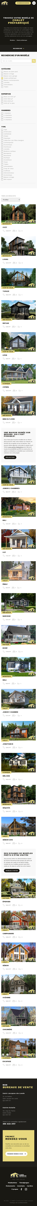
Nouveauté (7, 155)
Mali (5, 680)
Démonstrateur (9, 173)
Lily (4, 552)
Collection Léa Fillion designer (14, 140)
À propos (15, 1189)
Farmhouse (7, 147)
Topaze (6, 291)
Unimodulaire (8, 84)
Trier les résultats (8, 196)
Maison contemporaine (11, 80)
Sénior (6, 965)
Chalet (6, 136)
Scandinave (8, 160)
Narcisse (7, 616)
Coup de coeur (9, 168)
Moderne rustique (10, 151)
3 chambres (8, 117)
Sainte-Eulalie (9, 1107)
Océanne (6, 997)
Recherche (18, 48)
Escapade (7, 1061)
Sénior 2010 (8, 840)
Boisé (5, 648)
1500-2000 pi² (8, 101)
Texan (6, 162)
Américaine (7, 132)
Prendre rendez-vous (15, 1154)
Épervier (6, 902)
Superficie (6, 94)
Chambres (5, 110)
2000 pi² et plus (9, 103)
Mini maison (8, 179)
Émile (5, 584)
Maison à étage (9, 74)
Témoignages (24, 1183)
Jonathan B (8, 744)
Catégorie (6, 69)
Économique (8, 145)
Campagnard (8, 933)
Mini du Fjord (9, 419)
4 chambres (8, 119)
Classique (7, 138)
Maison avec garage (10, 76)
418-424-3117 (9, 1124)
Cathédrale (7, 134)
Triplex (6, 87)
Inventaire (21, 1186)
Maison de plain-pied (11, 71)
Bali (4, 520)
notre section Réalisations (15, 447)
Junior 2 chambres (11, 488)
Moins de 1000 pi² (10, 97)
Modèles (12, 40)
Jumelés (6, 82)
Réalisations (10, 457)
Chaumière (7, 1029)
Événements (10, 1186)
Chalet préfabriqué (10, 78)
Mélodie (6, 776)
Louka (5, 259)
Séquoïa (6, 808)
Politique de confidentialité (18, 1202)
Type (3, 127)
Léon (5, 355)
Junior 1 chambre (10, 712)
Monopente (7, 153)
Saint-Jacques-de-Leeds (14, 1093)
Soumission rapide (23, 3)
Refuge (6, 323)
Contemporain (8, 142)
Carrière (30, 1186)
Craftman (7, 171)
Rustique (7, 158)
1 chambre (7, 113)
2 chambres (8, 115)
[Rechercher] (34, 61)
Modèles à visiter (12, 870)
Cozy (5, 227)
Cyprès (6, 387)
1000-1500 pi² (8, 99)
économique (8, 175)
